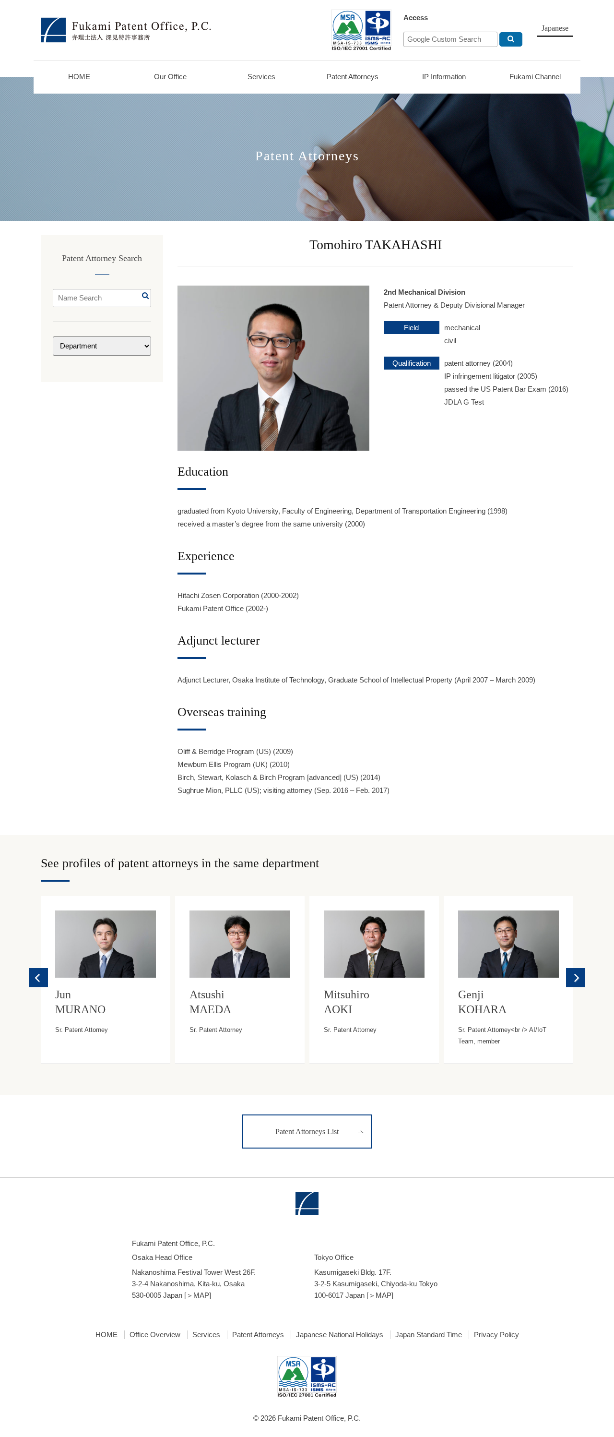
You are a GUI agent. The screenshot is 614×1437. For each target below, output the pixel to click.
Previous (38, 977)
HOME (79, 76)
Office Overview (155, 1334)
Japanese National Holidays (339, 1334)
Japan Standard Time (428, 1334)
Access (415, 17)
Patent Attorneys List (307, 1131)
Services (261, 76)
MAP (201, 1295)
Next (575, 977)
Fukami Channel (535, 76)
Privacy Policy (496, 1334)
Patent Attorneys (352, 76)
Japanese (555, 28)
